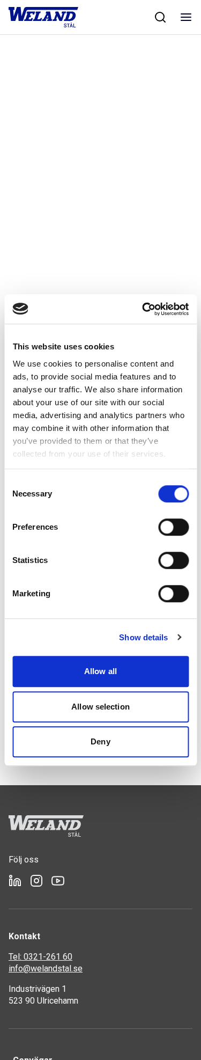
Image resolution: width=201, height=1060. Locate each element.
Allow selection (100, 706)
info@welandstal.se (46, 968)
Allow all (100, 671)
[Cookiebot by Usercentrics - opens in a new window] (143, 309)
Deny (100, 741)
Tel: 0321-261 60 (40, 957)
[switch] (173, 527)
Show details (143, 637)
